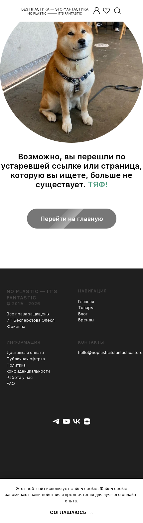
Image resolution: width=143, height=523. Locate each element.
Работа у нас (20, 377)
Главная (86, 301)
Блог (83, 314)
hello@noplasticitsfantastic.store (110, 352)
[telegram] (56, 421)
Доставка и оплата (25, 352)
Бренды (86, 320)
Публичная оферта (26, 359)
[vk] (76, 421)
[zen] (87, 421)
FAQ (11, 383)
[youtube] (66, 421)
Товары (85, 307)
